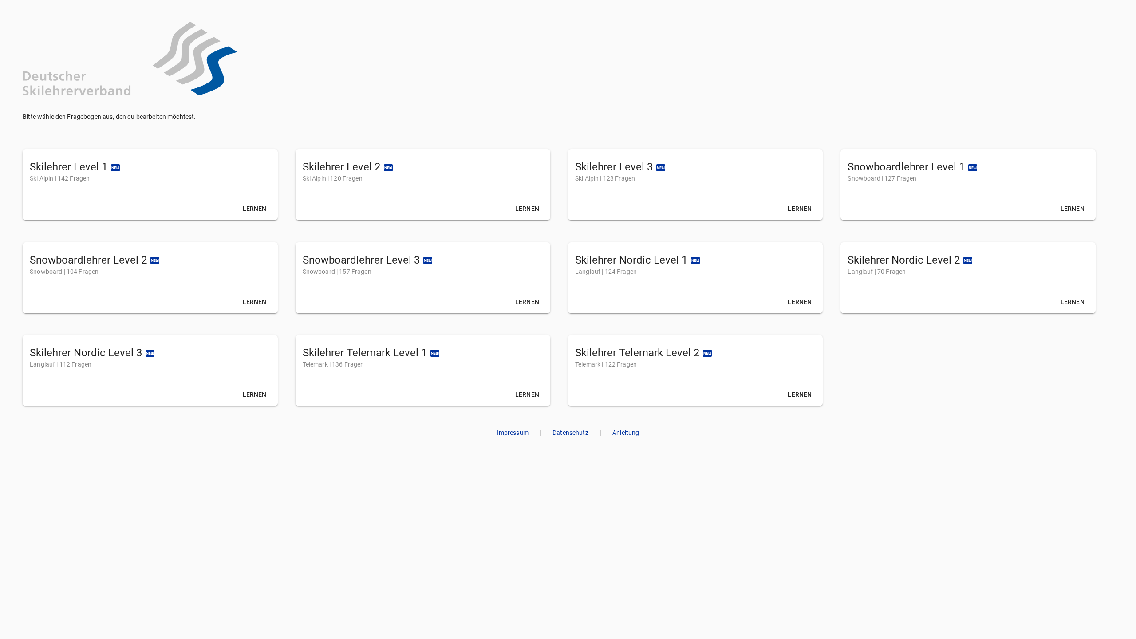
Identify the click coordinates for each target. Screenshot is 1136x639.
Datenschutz (570, 432)
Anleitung (625, 432)
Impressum (513, 432)
